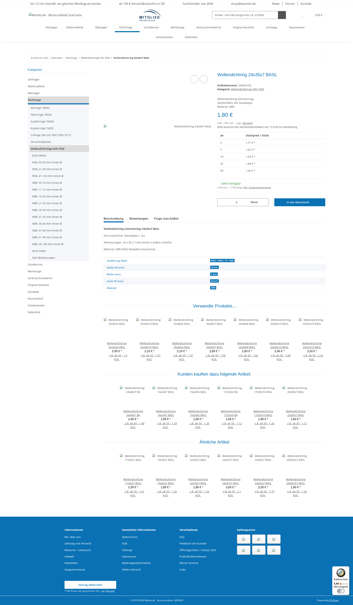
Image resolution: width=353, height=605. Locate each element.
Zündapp (33, 291)
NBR (213, 287)
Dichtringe (34, 100)
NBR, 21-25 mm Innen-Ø (47, 203)
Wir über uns (73, 537)
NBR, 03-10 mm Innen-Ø (47, 182)
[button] (296, 15)
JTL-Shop (333, 600)
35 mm (214, 267)
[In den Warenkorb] (107, 70)
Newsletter (71, 563)
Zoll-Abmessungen (43, 257)
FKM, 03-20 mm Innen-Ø (47, 162)
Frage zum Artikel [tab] (166, 218)
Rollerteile (34, 312)
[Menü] (347, 568)
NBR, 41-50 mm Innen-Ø (47, 230)
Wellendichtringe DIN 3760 (247, 89)
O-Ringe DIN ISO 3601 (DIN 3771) (51, 135)
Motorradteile (36, 86)
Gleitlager (34, 79)
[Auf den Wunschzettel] (204, 79)
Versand (247, 123)
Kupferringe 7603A (42, 121)
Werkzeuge (34, 271)
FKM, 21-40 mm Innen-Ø (47, 169)
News (276, 4)
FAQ (181, 537)
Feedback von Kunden (193, 543)
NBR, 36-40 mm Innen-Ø (47, 223)
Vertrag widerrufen (90, 585)
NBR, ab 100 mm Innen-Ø (47, 244)
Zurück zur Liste (39, 57)
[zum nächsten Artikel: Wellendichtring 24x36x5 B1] (321, 58)
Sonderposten (36, 305)
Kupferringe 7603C (42, 128)
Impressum (129, 556)
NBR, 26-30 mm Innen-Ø (47, 210)
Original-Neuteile (38, 285)
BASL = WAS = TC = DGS (222, 260)
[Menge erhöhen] (264, 202)
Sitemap (127, 550)
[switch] (341, 591)
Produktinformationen (193, 556)
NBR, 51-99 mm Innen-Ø (47, 237)
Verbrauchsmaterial (40, 278)
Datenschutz (130, 537)
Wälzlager (34, 93)
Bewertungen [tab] (138, 218)
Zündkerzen (35, 264)
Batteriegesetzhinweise (136, 563)
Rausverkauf (35, 298)
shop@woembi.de (243, 4)
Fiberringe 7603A (41, 114)
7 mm (214, 274)
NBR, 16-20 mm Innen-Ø (47, 196)
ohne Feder (39, 251)
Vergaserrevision (75, 569)
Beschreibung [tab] (114, 218)
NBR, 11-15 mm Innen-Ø (47, 189)
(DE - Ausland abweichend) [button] (257, 187)
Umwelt (69, 556)
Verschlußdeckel (41, 142)
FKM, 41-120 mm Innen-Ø (47, 176)
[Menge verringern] (221, 202)
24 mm (214, 281)
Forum (290, 4)
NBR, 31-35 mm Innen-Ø (47, 217)
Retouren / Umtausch (78, 550)
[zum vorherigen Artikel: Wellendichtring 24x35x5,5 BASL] (313, 58)
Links (182, 569)
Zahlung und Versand (78, 543)
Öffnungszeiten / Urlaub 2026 (197, 550)
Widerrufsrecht (131, 569)
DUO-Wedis (39, 155)
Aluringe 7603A (40, 108)
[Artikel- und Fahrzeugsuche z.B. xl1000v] (282, 15)
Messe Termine (188, 563)
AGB (124, 543)
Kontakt (306, 4)
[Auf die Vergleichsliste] (194, 79)
